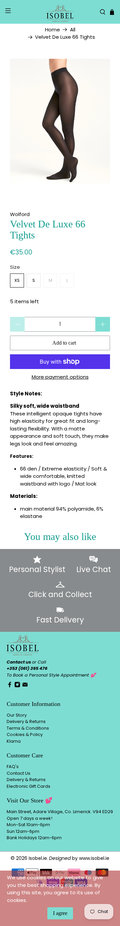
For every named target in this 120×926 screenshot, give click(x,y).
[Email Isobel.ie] (25, 686)
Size (15, 266)
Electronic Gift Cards (28, 786)
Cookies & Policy (25, 734)
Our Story (17, 715)
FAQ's (13, 766)
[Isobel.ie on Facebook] (10, 686)
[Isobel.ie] (60, 12)
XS (17, 280)
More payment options (60, 377)
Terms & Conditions (28, 728)
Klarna (14, 741)
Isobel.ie (38, 858)
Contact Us (18, 773)
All (72, 29)
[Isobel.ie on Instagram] (17, 686)
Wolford (20, 214)
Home (52, 29)
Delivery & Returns (26, 721)
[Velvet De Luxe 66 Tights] (60, 121)
